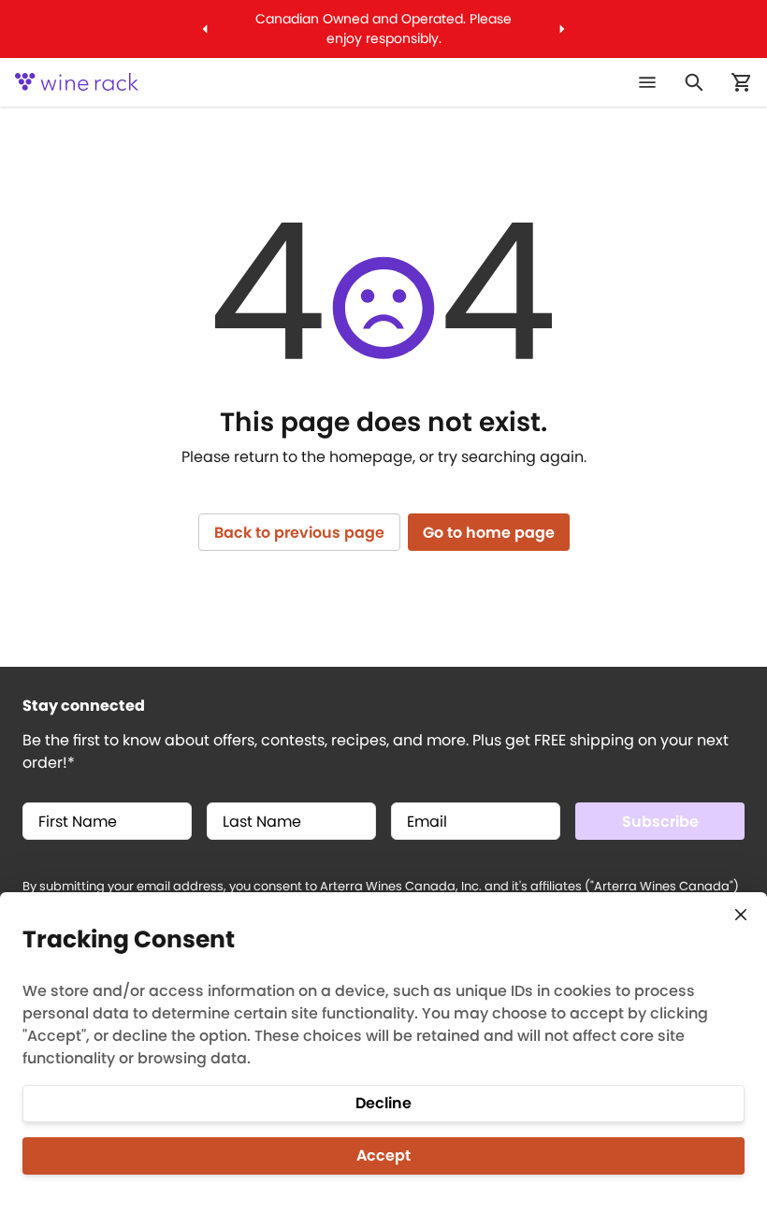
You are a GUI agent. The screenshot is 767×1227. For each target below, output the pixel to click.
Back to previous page (299, 532)
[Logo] (76, 82)
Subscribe (660, 821)
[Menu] (647, 82)
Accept (383, 1155)
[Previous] (205, 29)
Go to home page (489, 532)
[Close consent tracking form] (741, 915)
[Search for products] (694, 82)
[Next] (562, 29)
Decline (383, 1103)
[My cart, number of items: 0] (741, 82)
